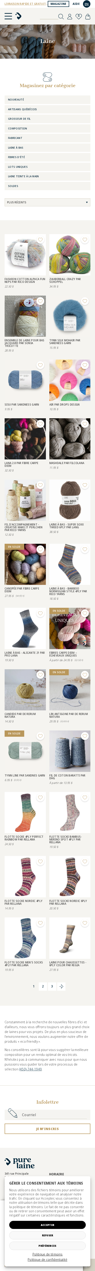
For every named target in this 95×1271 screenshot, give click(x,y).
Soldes (13, 186)
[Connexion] (69, 16)
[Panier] (87, 16)
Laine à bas (16, 147)
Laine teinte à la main (23, 176)
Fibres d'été (16, 157)
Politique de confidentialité (47, 1260)
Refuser (47, 1235)
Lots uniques (18, 166)
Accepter (47, 1225)
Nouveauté (16, 99)
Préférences (47, 1245)
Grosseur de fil (19, 118)
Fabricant (15, 138)
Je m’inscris (47, 1129)
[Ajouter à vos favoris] (40, 239)
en (87, 4)
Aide (76, 4)
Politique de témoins (48, 1254)
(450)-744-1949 (30, 1069)
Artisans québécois (22, 109)
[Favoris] (79, 16)
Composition (17, 128)
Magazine (58, 4)
